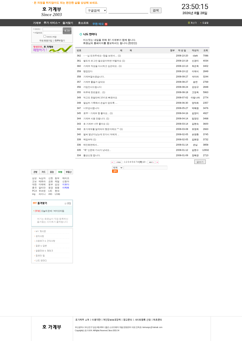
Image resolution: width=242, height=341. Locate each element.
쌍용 (57, 187)
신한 (50, 178)
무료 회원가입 (45, 40)
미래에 (42, 184)
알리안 (42, 187)
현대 (57, 191)
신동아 (65, 181)
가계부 (37, 22)
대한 (34, 184)
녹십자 (42, 178)
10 (144, 162)
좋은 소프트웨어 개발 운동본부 (118, 327)
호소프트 (83, 22)
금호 (50, 181)
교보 (34, 181)
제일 (57, 181)
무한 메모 (98, 23)
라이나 (42, 194)
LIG (50, 191)
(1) (102, 55)
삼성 (34, 178)
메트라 (42, 181)
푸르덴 (42, 191)
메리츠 (65, 178)
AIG (50, 194)
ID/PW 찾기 (60, 40)
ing (33, 194)
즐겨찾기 (68, 22)
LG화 (57, 194)
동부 (50, 184)
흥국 (34, 187)
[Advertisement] (52, 111)
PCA (34, 191)
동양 (50, 187)
